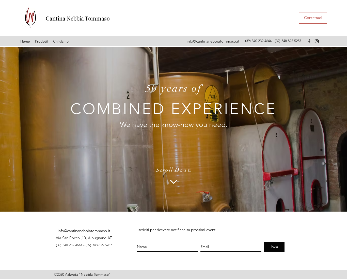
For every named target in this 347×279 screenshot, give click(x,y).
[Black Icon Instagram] (316, 41)
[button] (42, 41)
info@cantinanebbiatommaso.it (213, 41)
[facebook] (309, 41)
